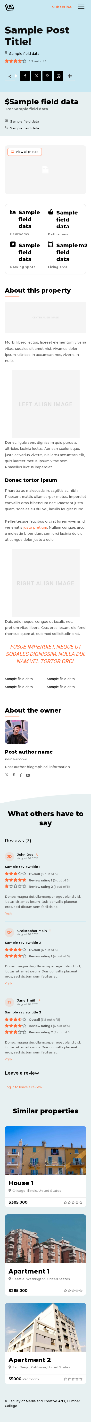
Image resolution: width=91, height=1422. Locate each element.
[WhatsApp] (58, 76)
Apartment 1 (29, 1271)
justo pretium (35, 527)
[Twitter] (36, 76)
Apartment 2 (29, 1360)
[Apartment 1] (45, 1238)
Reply (8, 913)
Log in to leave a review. (24, 1087)
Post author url (16, 759)
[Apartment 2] (45, 1327)
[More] (70, 76)
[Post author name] (19, 732)
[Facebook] (25, 76)
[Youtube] (28, 774)
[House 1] (45, 1150)
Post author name (29, 752)
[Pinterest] (47, 76)
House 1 (21, 1183)
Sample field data (24, 121)
